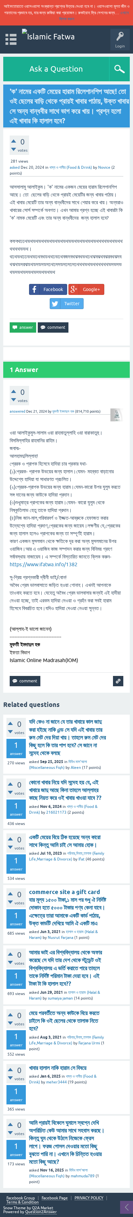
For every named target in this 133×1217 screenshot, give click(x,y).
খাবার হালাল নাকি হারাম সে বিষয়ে (58, 1067)
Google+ (91, 289)
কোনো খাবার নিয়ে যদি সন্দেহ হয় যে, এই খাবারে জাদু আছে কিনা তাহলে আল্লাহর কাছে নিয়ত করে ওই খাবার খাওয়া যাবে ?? (65, 790)
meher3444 (56, 1082)
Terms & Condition (22, 1202)
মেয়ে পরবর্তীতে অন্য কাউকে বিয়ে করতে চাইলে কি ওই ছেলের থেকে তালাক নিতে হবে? (64, 1021)
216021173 (56, 812)
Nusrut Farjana (60, 937)
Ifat (81, 859)
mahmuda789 (83, 1176)
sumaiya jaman (60, 998)
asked (15, 167)
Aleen (76, 767)
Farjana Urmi (89, 1043)
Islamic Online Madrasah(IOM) (44, 660)
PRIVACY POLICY (89, 1198)
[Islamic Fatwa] (48, 37)
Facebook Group (20, 1198)
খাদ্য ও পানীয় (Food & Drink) (70, 167)
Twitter (71, 303)
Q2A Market (42, 1208)
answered (17, 411)
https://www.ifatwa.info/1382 (43, 564)
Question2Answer (41, 1212)
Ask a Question (56, 69)
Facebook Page (55, 1198)
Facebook (53, 289)
